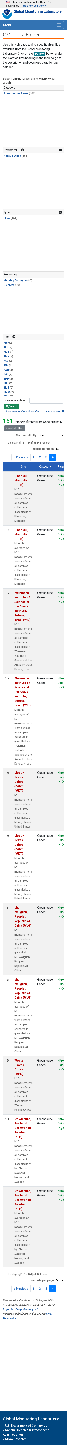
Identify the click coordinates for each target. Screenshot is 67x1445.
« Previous (21, 457)
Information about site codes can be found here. (34, 411)
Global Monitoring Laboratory (38, 11)
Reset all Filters (15, 428)
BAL (6, 374)
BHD (6, 378)
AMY (6, 356)
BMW (7, 392)
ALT (6, 347)
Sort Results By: (26, 435)
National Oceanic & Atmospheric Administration (26, 1432)
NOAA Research (16, 1439)
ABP (6, 342)
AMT (6, 351)
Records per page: (42, 449)
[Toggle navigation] (59, 25)
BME (6, 387)
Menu (7, 25)
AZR (6, 369)
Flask (7, 218)
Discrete (9, 285)
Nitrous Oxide (12, 156)
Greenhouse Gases (16, 93)
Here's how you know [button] (32, 5)
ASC (6, 360)
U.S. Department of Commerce (26, 1425)
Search (13, 406)
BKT (6, 383)
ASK (6, 365)
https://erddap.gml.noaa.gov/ (20, 1309)
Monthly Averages (15, 280)
